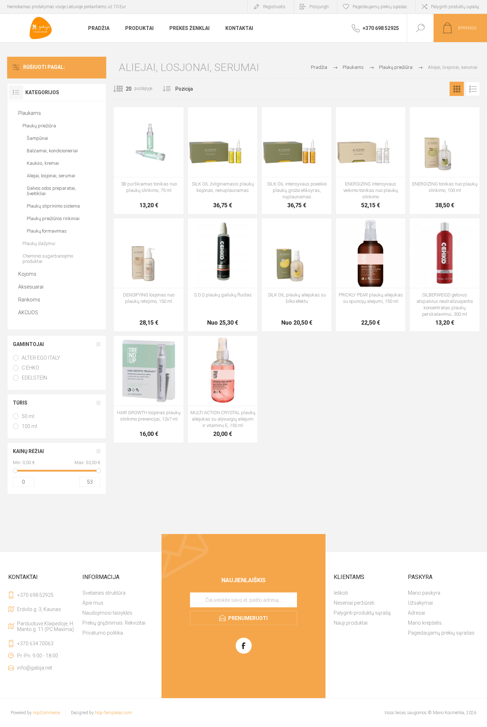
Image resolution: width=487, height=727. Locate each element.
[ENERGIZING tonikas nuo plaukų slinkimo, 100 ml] (445, 160)
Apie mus (92, 603)
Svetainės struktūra (103, 593)
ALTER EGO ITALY (41, 358)
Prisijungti (319, 6)
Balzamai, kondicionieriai (52, 150)
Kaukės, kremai (43, 163)
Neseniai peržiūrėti (354, 603)
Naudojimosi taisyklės (107, 613)
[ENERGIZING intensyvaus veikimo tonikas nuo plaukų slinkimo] (371, 160)
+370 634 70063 (35, 643)
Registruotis (274, 6)
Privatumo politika (102, 633)
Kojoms (27, 274)
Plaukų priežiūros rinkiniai (53, 218)
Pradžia (319, 67)
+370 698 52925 (35, 595)
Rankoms (29, 300)
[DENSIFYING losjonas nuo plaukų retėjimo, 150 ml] (149, 275)
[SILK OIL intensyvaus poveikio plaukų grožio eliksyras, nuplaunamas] (297, 160)
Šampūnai (37, 138)
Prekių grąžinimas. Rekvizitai (113, 623)
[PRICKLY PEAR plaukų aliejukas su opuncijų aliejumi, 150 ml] (371, 275)
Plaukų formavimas (47, 231)
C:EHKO (30, 368)
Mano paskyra (424, 593)
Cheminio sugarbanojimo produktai (47, 258)
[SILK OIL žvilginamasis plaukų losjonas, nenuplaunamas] (223, 160)
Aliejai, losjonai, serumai (51, 175)
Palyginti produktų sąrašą (455, 6)
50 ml (28, 416)
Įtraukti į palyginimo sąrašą (173, 188)
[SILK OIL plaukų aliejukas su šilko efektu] (297, 275)
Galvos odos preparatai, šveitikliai (51, 190)
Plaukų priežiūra (39, 125)
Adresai (416, 613)
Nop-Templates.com (113, 712)
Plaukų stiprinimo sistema (53, 206)
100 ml (29, 426)
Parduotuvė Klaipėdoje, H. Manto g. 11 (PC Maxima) (45, 626)
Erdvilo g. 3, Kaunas (39, 609)
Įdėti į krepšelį (141, 188)
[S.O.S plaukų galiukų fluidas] (223, 275)
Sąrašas (473, 89)
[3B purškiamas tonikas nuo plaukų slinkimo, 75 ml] (149, 160)
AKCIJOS (28, 312)
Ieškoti (341, 593)
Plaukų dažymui (38, 243)
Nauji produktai (351, 623)
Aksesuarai (30, 287)
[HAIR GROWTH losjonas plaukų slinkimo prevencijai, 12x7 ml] (149, 389)
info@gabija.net (34, 668)
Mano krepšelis (425, 623)
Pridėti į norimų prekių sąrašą (157, 188)
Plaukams (29, 113)
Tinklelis (457, 89)
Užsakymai (420, 603)
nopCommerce (46, 712)
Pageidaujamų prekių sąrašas (441, 633)
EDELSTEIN (34, 378)
